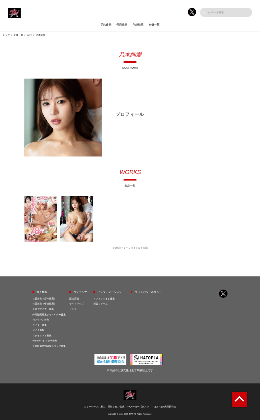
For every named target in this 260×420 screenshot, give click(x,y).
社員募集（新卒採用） (44, 298)
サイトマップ (76, 303)
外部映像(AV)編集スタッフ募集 (49, 346)
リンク (73, 309)
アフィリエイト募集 (104, 298)
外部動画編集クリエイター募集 (49, 314)
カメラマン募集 (40, 319)
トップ (6, 35)
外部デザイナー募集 (43, 309)
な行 (29, 35)
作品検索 (138, 24)
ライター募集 (39, 325)
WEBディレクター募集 (44, 340)
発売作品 (121, 24)
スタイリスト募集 (41, 335)
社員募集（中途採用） (44, 303)
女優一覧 (154, 24)
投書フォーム (100, 303)
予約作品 (106, 24)
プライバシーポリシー (148, 292)
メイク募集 (38, 330)
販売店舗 (74, 298)
